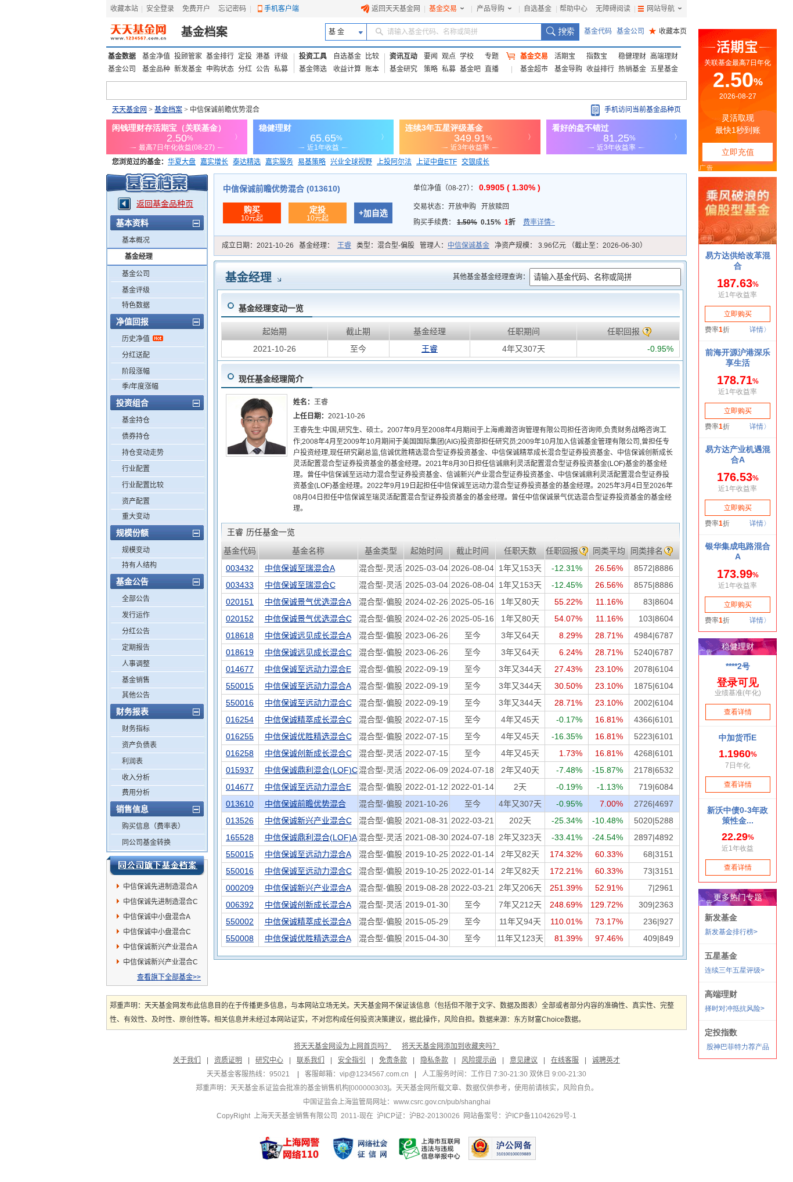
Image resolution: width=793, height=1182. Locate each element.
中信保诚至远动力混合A (308, 686)
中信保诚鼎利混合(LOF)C (311, 770)
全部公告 (136, 599)
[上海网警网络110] (290, 1148)
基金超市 (534, 69)
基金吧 (470, 69)
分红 (245, 69)
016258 (240, 753)
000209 (240, 887)
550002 (240, 921)
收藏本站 (124, 9)
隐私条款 (434, 1060)
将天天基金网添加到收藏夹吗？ (450, 1046)
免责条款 (393, 1060)
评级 (281, 56)
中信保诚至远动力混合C (308, 702)
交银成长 (475, 162)
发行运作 (136, 615)
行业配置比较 (143, 485)
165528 (240, 837)
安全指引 (352, 1060)
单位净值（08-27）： (476, 188)
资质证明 (228, 1060)
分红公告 (136, 631)
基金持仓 (136, 420)
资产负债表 (139, 745)
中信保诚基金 (468, 245)
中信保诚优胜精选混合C (308, 736)
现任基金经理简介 (271, 379)
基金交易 (443, 9)
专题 (492, 56)
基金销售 (136, 680)
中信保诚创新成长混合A (308, 904)
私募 (281, 69)
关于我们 (187, 1060)
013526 (240, 820)
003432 (240, 568)
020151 (240, 601)
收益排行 (600, 69)
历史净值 (136, 339)
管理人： (454, 245)
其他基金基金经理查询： (491, 277)
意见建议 (524, 1060)
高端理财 (664, 56)
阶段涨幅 (136, 371)
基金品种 (156, 69)
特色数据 (136, 305)
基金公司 (630, 31)
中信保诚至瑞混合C (300, 585)
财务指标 (136, 729)
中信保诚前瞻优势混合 (305, 803)
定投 (245, 56)
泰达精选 (247, 162)
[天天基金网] (139, 32)
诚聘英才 (606, 1060)
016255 (240, 736)
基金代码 (598, 31)
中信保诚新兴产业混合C (160, 962)
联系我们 (311, 1060)
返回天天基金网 (396, 9)
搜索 (560, 32)
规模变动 (136, 550)
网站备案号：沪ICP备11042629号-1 (519, 1116)
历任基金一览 (261, 532)
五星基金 (664, 69)
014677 (240, 669)
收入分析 (136, 777)
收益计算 (347, 69)
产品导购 (490, 9)
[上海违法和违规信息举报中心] (430, 1148)
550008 (240, 938)
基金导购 (568, 69)
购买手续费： (484, 222)
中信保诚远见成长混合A (308, 635)
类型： (385, 245)
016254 (240, 719)
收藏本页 (668, 31)
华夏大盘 (182, 162)
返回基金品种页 (164, 203)
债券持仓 (136, 436)
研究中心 (269, 1060)
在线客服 (565, 1060)
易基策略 (312, 162)
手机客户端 (281, 9)
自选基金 (538, 9)
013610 (240, 803)
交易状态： (461, 207)
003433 (240, 585)
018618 (240, 635)
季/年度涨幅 (140, 386)
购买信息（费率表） (153, 826)
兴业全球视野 (351, 162)
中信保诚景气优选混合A (308, 601)
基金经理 (139, 256)
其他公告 (136, 695)
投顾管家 (188, 56)
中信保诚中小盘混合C (157, 932)
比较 (372, 56)
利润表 (132, 761)
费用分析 (136, 793)
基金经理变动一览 (271, 308)
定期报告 (136, 648)
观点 (449, 56)
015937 (240, 770)
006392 (240, 904)
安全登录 (160, 9)
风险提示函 (479, 1060)
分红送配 (136, 355)
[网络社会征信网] (360, 1148)
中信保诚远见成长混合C (308, 652)
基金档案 (204, 32)
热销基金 (632, 69)
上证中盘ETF (436, 162)
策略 (431, 69)
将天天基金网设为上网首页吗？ (342, 1046)
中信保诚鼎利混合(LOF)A (311, 837)
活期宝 (564, 56)
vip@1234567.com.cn (374, 1074)
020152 (240, 618)
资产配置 (136, 501)
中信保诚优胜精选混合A (308, 938)
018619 (240, 652)
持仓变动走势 (143, 453)
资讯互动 (403, 56)
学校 (467, 56)
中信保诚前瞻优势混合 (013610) (281, 188)
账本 (372, 69)
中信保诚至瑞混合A (300, 568)
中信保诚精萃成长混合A (308, 921)
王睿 (344, 245)
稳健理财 (632, 56)
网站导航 (661, 9)
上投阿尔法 (394, 162)
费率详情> (539, 222)
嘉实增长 (214, 162)
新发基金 (188, 69)
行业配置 (136, 469)
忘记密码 (232, 9)
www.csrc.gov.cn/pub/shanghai (442, 1102)
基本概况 (136, 240)
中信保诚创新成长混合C (308, 753)
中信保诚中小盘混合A (156, 917)
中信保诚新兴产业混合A (160, 947)
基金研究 (403, 69)
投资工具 (313, 56)
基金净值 (156, 56)
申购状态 (220, 69)
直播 (492, 69)
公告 (263, 69)
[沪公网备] (502, 1148)
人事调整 (136, 664)
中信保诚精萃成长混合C (308, 719)
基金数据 (122, 56)
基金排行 (220, 56)
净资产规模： (571, 245)
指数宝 (596, 56)
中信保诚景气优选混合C (308, 618)
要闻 (431, 56)
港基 (263, 56)
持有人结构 (139, 565)
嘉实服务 (279, 162)
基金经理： (325, 245)
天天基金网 (129, 110)
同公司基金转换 (146, 842)
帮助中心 (573, 9)
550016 (240, 702)
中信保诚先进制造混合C (160, 902)
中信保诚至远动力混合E (308, 669)
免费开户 (196, 9)
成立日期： (258, 245)
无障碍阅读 (613, 9)
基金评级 (136, 290)
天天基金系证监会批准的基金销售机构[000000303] (309, 1088)
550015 (240, 686)
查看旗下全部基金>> (169, 977)
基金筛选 (313, 69)
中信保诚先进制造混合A (160, 887)
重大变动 (136, 516)
